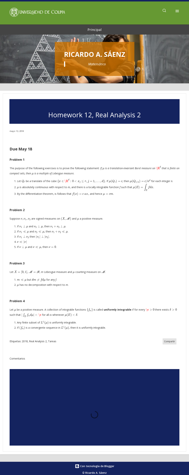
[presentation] (103, 169)
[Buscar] (164, 11)
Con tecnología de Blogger (96, 466)
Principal (94, 29)
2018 (25, 341)
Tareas (52, 341)
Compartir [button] (169, 341)
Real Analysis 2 (38, 341)
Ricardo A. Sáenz (94, 54)
